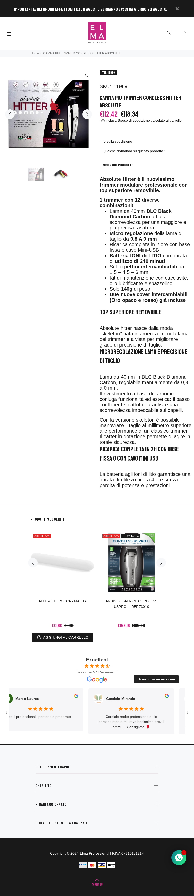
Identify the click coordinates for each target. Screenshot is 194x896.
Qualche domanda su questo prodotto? (134, 151)
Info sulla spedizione (116, 141)
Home (35, 53)
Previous (10, 114)
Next (87, 114)
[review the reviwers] (67, 697)
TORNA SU (97, 885)
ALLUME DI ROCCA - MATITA (63, 601)
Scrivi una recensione (156, 679)
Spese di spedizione (134, 120)
